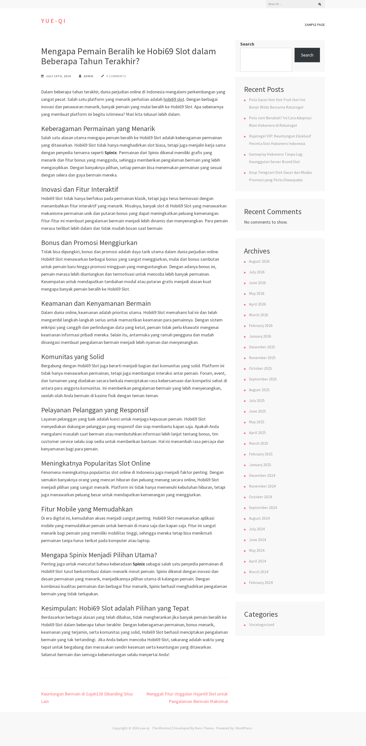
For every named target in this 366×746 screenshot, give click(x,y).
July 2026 (257, 271)
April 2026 (257, 304)
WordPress (244, 728)
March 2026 (258, 314)
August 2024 (259, 518)
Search (247, 44)
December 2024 (262, 475)
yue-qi (53, 20)
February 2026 (261, 325)
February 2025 (261, 453)
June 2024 (257, 539)
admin (88, 76)
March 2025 (258, 443)
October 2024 (260, 496)
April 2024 (257, 561)
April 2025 (257, 432)
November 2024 (262, 486)
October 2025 (260, 368)
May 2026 (256, 293)
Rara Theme (204, 728)
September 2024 (263, 507)
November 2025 (262, 357)
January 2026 (260, 336)
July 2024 (257, 528)
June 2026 (257, 282)
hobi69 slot (174, 99)
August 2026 (259, 261)
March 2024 (258, 571)
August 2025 (259, 389)
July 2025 (257, 400)
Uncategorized (261, 624)
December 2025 (262, 346)
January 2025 (260, 464)
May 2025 (256, 421)
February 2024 (261, 582)
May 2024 (256, 550)
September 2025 (263, 378)
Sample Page (315, 24)
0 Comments (116, 76)
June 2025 (257, 411)
